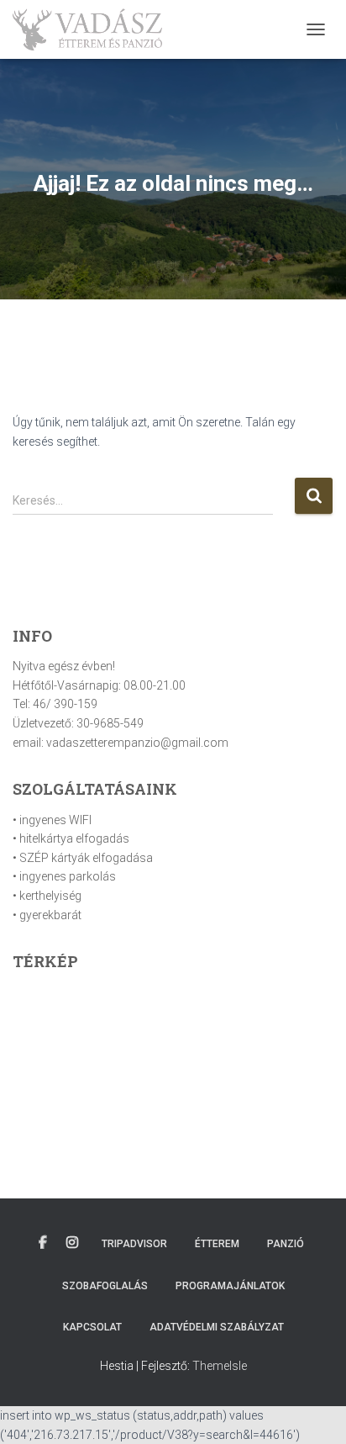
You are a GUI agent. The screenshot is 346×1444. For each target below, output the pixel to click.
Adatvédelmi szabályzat (216, 1327)
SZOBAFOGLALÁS (105, 1286)
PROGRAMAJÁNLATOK (230, 1286)
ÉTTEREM (217, 1244)
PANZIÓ (285, 1244)
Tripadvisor (134, 1244)
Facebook (42, 1243)
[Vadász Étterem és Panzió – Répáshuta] (94, 29)
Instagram (72, 1243)
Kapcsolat (92, 1327)
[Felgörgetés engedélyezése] (312, 1410)
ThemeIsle (219, 1366)
